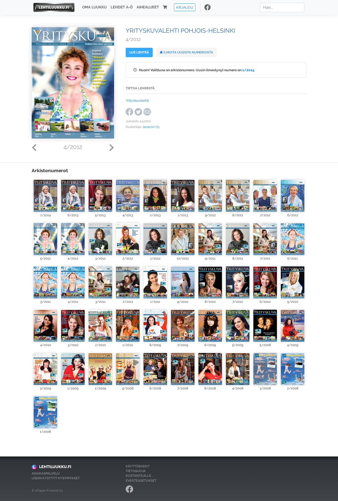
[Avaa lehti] (45, 194)
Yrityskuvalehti (137, 100)
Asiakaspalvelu (46, 473)
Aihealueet (148, 7)
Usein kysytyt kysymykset (56, 478)
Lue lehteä (139, 52)
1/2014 (248, 70)
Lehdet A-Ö (122, 7)
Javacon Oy (151, 127)
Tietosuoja (136, 471)
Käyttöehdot (138, 466)
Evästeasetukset (141, 480)
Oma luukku (94, 7)
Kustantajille (138, 475)
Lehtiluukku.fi (55, 466)
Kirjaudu (184, 7)
